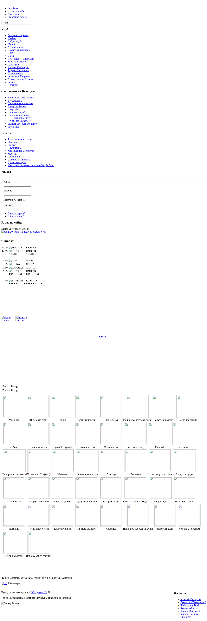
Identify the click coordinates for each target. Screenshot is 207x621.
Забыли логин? (16, 216)
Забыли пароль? (16, 213)
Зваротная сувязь (17, 17)
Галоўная (13, 8)
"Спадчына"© (39, 592)
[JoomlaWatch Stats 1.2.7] (23, 231)
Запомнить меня (13, 199)
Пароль (8, 190)
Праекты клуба (16, 11)
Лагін (7, 181)
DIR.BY (103, 336)
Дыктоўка (13, 14)
